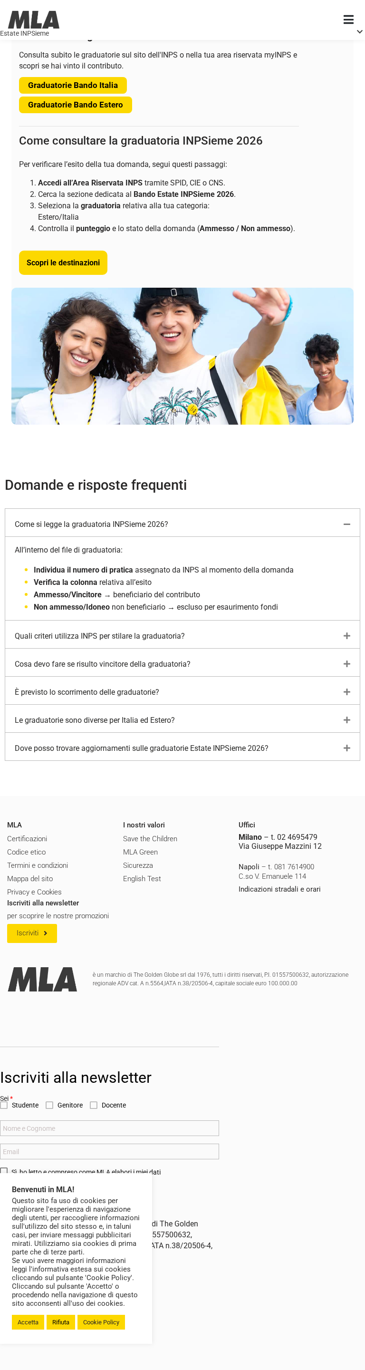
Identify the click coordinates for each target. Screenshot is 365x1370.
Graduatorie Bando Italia (73, 85)
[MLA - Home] (34, 19)
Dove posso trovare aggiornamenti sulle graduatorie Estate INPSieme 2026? (142, 748)
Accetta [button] (28, 1322)
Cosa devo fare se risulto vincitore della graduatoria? (103, 664)
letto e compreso (53, 1172)
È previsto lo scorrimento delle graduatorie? (87, 692)
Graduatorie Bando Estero (75, 104)
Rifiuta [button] (60, 1322)
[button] (32, 933)
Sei (6, 1098)
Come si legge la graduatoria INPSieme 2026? (91, 524)
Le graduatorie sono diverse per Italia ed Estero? (95, 720)
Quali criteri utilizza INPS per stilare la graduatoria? (100, 636)
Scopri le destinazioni (63, 262)
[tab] (182, 522)
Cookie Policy (101, 1322)
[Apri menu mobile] (348, 20)
